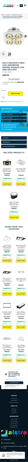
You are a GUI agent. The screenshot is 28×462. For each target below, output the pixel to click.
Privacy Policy (13, 386)
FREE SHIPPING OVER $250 (10, 124)
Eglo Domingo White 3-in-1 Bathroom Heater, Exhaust (21, 170)
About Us (14, 408)
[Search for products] (18, 5)
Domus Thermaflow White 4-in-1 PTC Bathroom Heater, (14, 203)
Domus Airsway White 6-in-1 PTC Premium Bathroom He (21, 313)
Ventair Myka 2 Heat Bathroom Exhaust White (21, 280)
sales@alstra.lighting (9, 443)
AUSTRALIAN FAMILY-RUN (10, 127)
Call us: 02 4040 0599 (8, 114)
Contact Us (14, 412)
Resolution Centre (14, 402)
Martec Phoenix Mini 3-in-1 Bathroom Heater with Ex (21, 247)
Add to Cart (15, 93)
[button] (3, 98)
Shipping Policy (14, 427)
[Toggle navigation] (21, 5)
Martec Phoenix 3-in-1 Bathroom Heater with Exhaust (7, 280)
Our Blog (14, 410)
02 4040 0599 (7, 439)
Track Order (14, 400)
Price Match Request (14, 79)
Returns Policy (14, 423)
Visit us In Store (6, 121)
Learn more (5, 83)
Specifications (6, 142)
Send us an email (7, 117)
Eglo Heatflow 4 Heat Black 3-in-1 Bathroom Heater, (7, 170)
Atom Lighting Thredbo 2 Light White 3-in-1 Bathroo (21, 347)
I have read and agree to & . (12, 386)
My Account (14, 398)
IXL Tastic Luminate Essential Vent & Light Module (7, 313)
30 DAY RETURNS (8, 129)
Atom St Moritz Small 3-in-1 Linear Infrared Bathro (7, 247)
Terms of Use (14, 419)
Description (5, 138)
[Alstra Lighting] (8, 5)
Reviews (5, 146)
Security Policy (14, 425)
